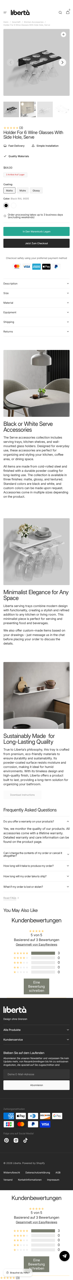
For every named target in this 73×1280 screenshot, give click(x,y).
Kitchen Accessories (33, 22)
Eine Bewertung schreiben (36, 986)
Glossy (38, 191)
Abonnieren (36, 1085)
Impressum (53, 1179)
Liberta (17, 1163)
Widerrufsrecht (11, 1172)
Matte (10, 191)
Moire (24, 191)
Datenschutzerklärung (37, 1172)
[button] (5, 12)
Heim (5, 22)
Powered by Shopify (33, 1163)
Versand (8, 1179)
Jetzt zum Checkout (36, 243)
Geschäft (16, 22)
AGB (58, 1172)
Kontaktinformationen (30, 1179)
